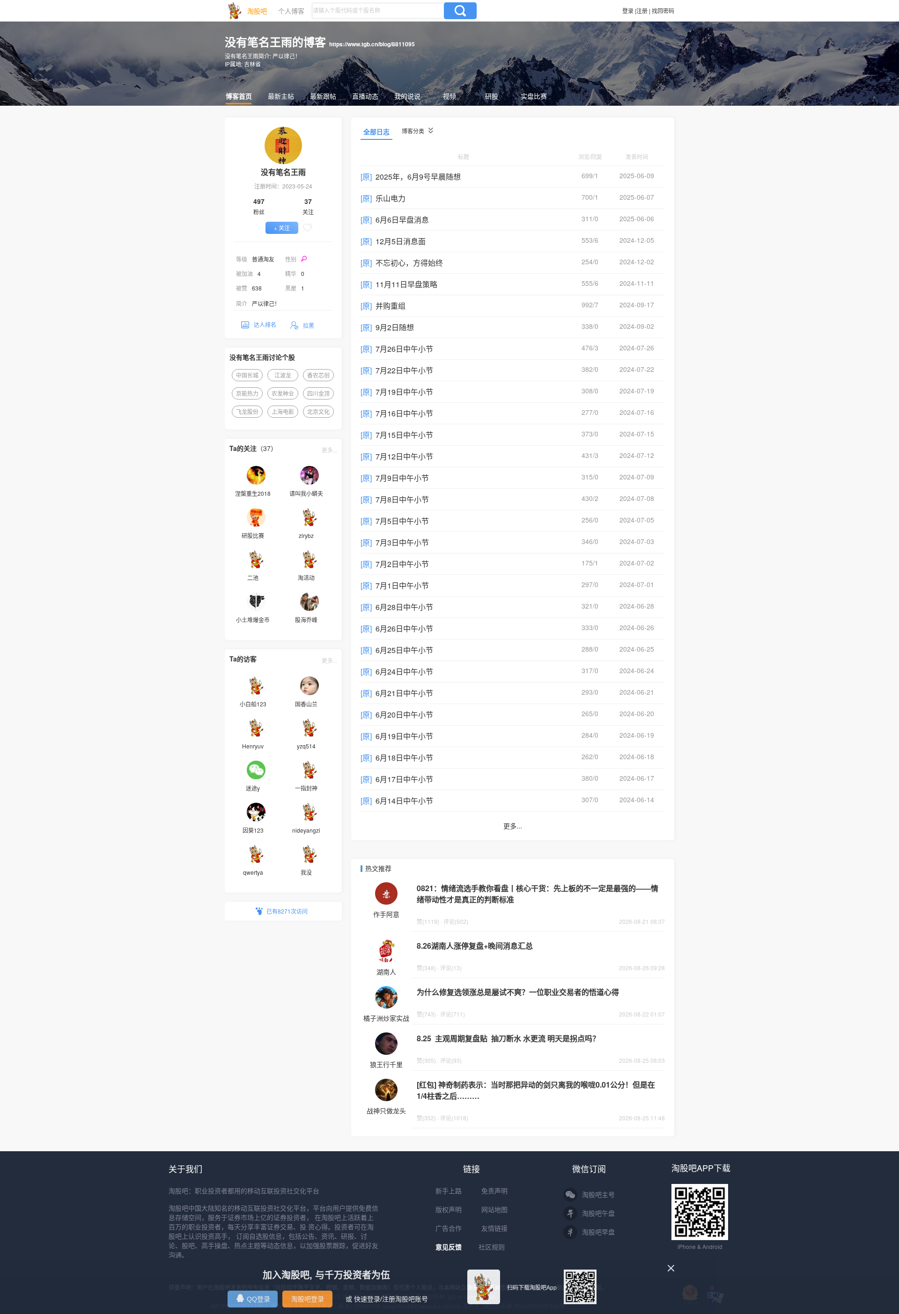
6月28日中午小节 (404, 607)
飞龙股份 (247, 411)
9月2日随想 (395, 327)
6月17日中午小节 (404, 779)
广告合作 (448, 1228)
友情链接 (494, 1228)
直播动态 (365, 96)
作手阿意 (386, 914)
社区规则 (492, 1247)
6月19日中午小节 (404, 736)
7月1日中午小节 (402, 585)
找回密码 (663, 11)
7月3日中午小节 (402, 542)
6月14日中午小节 (404, 800)
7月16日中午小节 (404, 413)
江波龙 (282, 375)
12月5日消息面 (401, 241)
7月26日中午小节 (404, 348)
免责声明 (494, 1191)
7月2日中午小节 (402, 564)
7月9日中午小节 (402, 477)
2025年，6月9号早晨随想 (418, 176)
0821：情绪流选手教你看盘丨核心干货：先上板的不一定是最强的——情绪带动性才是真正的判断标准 (537, 894)
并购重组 (390, 305)
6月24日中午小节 (404, 671)
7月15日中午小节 (404, 434)
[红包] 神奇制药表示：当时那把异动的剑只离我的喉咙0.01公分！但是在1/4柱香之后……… (536, 1090)
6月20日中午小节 (404, 714)
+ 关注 (282, 228)
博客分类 (414, 131)
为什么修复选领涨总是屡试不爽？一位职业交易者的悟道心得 (518, 992)
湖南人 (386, 971)
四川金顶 (318, 393)
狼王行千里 (386, 1064)
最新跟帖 (323, 96)
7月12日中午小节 (404, 456)
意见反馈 (448, 1247)
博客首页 (239, 96)
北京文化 (318, 411)
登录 (628, 11)
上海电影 (283, 411)
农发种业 (283, 393)
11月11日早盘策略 (406, 284)
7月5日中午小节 (402, 520)
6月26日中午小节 (404, 628)
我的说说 (407, 96)
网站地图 (494, 1209)
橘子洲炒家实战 (386, 1018)
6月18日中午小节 (404, 757)
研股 (491, 96)
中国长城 (247, 375)
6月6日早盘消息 (402, 219)
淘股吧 (257, 10)
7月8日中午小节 (402, 499)
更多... (329, 450)
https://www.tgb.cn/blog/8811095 (372, 44)
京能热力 (247, 393)
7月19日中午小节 (404, 391)
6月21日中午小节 (404, 693)
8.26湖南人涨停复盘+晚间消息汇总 (475, 945)
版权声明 (448, 1209)
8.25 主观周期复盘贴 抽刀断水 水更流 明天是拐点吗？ (508, 1038)
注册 (642, 11)
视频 (449, 96)
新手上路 (448, 1191)
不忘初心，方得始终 (409, 262)
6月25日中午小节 (404, 650)
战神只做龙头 (386, 1110)
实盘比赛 (534, 96)
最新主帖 (281, 96)
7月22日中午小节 (404, 370)
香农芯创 (318, 375)
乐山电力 (390, 198)
